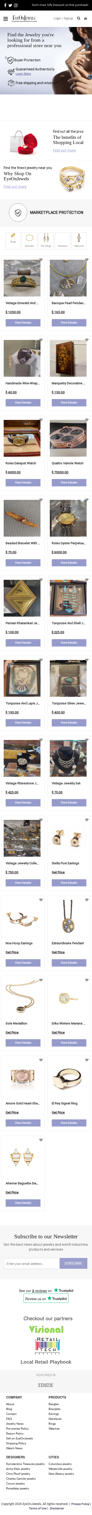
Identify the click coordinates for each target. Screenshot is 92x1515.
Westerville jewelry (60, 1469)
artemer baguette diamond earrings (31, 1183)
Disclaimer (57, 1508)
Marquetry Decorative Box (70, 383)
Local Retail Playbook (46, 1362)
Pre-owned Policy (17, 1428)
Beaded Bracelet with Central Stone (31, 543)
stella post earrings (65, 863)
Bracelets (54, 1409)
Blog (9, 1409)
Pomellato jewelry (17, 1488)
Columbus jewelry (60, 1464)
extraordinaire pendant (68, 943)
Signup (68, 18)
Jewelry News (15, 1424)
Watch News (14, 1448)
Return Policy (15, 1433)
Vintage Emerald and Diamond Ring (31, 303)
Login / (58, 18)
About (10, 1404)
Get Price (58, 872)
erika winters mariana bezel (72, 1023)
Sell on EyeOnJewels (19, 1438)
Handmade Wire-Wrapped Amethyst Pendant (38, 383)
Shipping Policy (16, 1443)
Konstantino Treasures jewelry (25, 1464)
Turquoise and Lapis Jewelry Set (29, 703)
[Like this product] (41, 259)
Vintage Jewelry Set (66, 783)
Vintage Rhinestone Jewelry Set (29, 783)
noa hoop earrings (19, 943)
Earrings (54, 1414)
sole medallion (16, 1023)
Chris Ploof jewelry (18, 1474)
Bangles (54, 1404)
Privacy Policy (80, 1504)
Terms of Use (38, 1508)
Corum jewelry (15, 1483)
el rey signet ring (65, 1103)
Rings (52, 1424)
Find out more (64, 150)
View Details (23, 322)
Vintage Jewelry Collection (25, 863)
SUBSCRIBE (73, 1263)
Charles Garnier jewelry (21, 1478)
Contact (11, 1414)
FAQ (9, 1419)
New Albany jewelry (61, 1474)
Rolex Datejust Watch (21, 463)
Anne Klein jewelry (18, 1469)
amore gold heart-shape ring (27, 1103)
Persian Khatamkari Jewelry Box (28, 623)
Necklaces (55, 1419)
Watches (54, 1428)
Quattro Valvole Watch (67, 463)
